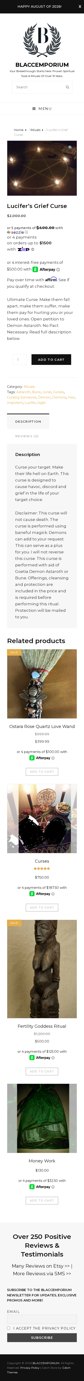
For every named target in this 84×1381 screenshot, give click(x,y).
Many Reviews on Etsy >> (41, 1266)
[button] (42, 230)
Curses (58, 392)
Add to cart (51, 359)
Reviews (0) (26, 436)
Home (19, 130)
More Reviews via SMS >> (42, 1273)
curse (46, 392)
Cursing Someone (21, 397)
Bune (36, 392)
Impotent (15, 403)
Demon (44, 397)
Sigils (41, 403)
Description (28, 421)
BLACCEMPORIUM (42, 64)
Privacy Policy (29, 1367)
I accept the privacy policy (44, 1328)
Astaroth (23, 392)
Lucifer (30, 403)
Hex (71, 397)
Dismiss (80, 6)
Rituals (35, 130)
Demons (59, 397)
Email (13, 1312)
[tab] (28, 421)
